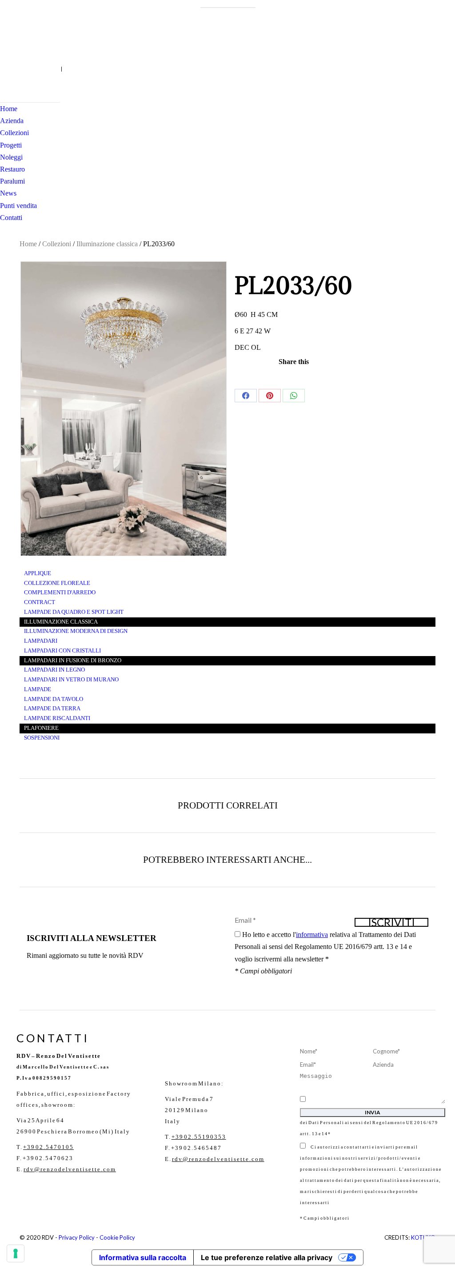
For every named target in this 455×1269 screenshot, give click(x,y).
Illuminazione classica (107, 244)
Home (28, 244)
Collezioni (56, 244)
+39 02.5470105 (48, 1147)
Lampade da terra (52, 708)
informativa (312, 934)
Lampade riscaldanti (57, 718)
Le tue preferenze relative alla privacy (266, 1257)
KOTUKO (423, 1237)
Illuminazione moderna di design (76, 631)
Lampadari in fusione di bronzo (72, 660)
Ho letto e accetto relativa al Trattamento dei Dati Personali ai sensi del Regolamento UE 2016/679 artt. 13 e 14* (372, 1117)
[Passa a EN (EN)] (66, 69)
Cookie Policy (117, 1237)
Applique (37, 573)
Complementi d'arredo (60, 592)
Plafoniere (41, 728)
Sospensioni (42, 738)
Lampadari (40, 641)
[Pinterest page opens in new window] (33, 69)
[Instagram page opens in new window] (20, 69)
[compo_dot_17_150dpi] (124, 409)
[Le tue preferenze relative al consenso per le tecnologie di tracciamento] (15, 1253)
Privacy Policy (77, 1237)
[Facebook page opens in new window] (6, 69)
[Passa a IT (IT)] (56, 69)
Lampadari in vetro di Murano (71, 680)
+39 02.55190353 (199, 1136)
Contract (39, 602)
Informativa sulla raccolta (142, 1257)
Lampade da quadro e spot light (74, 612)
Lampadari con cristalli (62, 651)
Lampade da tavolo (53, 699)
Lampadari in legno (54, 670)
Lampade (37, 689)
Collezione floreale (57, 583)
